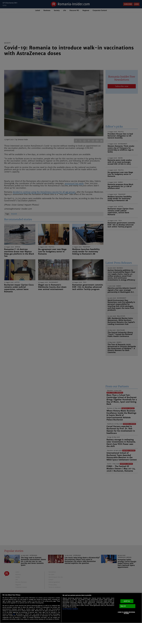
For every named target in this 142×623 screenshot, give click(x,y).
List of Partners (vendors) (70, 609)
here (14, 614)
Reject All (123, 606)
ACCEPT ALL (127, 601)
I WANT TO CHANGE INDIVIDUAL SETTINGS (126, 612)
